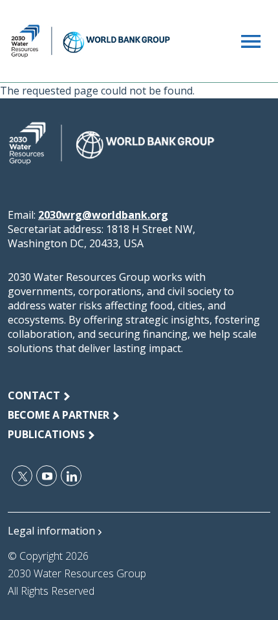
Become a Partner (58, 415)
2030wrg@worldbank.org (103, 215)
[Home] (90, 41)
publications (46, 434)
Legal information (51, 531)
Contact (34, 395)
